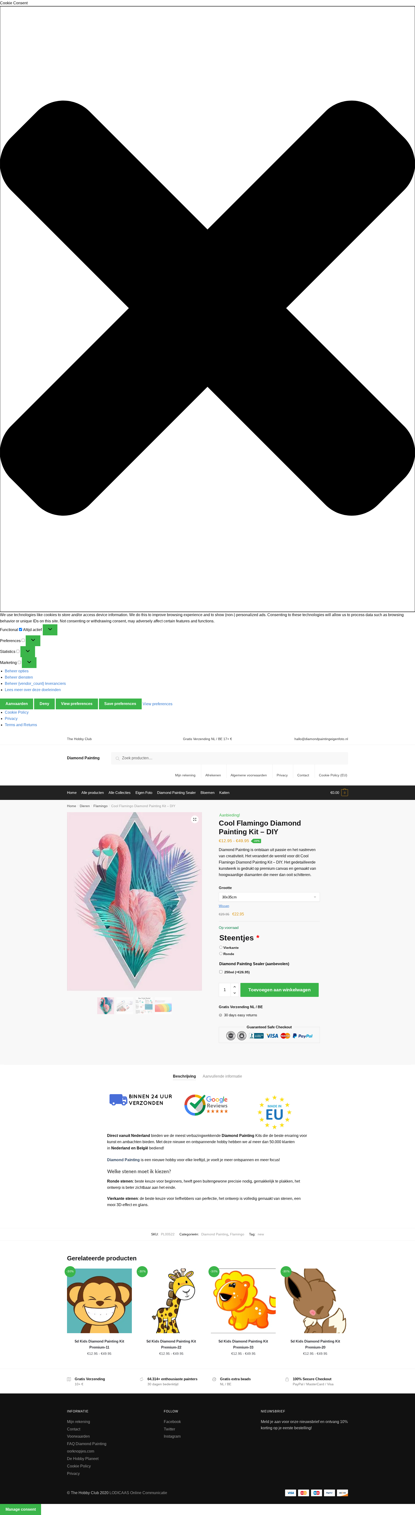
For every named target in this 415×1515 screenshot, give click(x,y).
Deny (44, 704)
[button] (207, 309)
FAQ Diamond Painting (86, 1444)
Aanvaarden (17, 704)
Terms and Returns (21, 725)
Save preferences (120, 704)
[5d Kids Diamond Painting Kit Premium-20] (315, 1301)
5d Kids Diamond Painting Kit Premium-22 (171, 1344)
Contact (303, 775)
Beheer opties (17, 671)
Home (71, 806)
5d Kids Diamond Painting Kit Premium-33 (243, 1344)
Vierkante (231, 948)
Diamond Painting (83, 758)
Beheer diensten (19, 677)
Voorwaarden (78, 1436)
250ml (237, 972)
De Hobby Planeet (82, 1459)
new (261, 1234)
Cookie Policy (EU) (333, 775)
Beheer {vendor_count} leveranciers (35, 683)
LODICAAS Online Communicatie (138, 1493)
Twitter (169, 1429)
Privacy (11, 719)
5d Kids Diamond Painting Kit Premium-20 (315, 1344)
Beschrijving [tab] (184, 1076)
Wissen (224, 906)
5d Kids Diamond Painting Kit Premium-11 (99, 1344)
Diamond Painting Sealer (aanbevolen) (254, 964)
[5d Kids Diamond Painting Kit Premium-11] (99, 1301)
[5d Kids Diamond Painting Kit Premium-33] (243, 1301)
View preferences (76, 704)
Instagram (172, 1436)
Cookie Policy (17, 712)
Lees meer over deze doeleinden (33, 690)
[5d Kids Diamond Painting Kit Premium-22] (171, 1301)
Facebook (172, 1422)
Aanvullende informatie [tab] (222, 1076)
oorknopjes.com (80, 1451)
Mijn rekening (185, 775)
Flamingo (100, 806)
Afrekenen (213, 775)
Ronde (228, 954)
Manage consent (21, 1509)
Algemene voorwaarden (249, 775)
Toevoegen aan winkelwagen (279, 989)
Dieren (85, 806)
